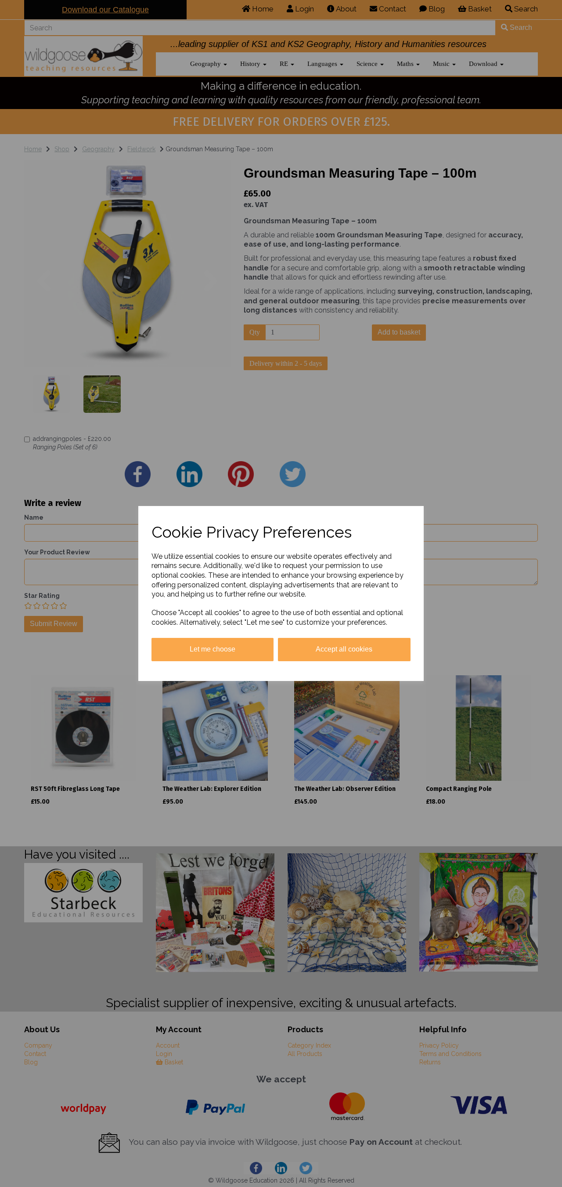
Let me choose (212, 649)
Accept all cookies (344, 649)
